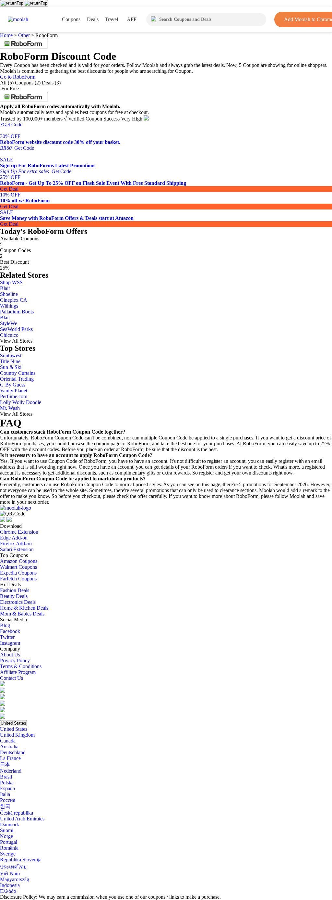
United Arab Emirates (22, 818)
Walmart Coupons (18, 567)
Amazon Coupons (18, 561)
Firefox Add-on (16, 543)
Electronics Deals (18, 602)
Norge (6, 836)
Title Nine (10, 361)
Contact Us (11, 678)
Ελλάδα (8, 891)
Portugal (8, 842)
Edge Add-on (14, 537)
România (9, 848)
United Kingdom (17, 735)
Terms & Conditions (21, 666)
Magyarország (14, 879)
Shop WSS (11, 282)
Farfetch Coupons (18, 578)
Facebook (10, 631)
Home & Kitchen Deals (24, 608)
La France (10, 758)
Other (24, 35)
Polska (7, 782)
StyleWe (8, 323)
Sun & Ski (10, 367)
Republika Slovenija (21, 859)
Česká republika (16, 813)
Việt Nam (10, 873)
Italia (5, 794)
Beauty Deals (14, 596)
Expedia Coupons (18, 573)
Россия (7, 800)
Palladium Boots (17, 311)
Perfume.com (13, 396)
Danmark (9, 824)
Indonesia (10, 885)
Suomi (6, 830)
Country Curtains (17, 373)
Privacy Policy (15, 660)
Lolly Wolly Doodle (20, 402)
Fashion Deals (14, 590)
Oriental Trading (17, 379)
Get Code (11, 124)
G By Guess (12, 384)
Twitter (7, 637)
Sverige (8, 853)
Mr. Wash (10, 408)
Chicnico (9, 335)
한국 (5, 806)
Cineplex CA (13, 300)
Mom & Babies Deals (22, 613)
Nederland (10, 771)
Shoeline (9, 294)
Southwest (10, 355)
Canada (8, 740)
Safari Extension (17, 549)
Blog (5, 625)
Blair (5, 288)
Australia (9, 746)
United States (13, 723)
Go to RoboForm (17, 77)
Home (7, 35)
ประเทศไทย (13, 866)
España (7, 788)
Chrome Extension (19, 532)
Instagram (10, 643)
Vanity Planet (13, 390)
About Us (10, 654)
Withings (9, 306)
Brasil (6, 777)
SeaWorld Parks (16, 329)
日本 (5, 764)
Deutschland (13, 752)
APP (131, 19)
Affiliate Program (18, 672)
